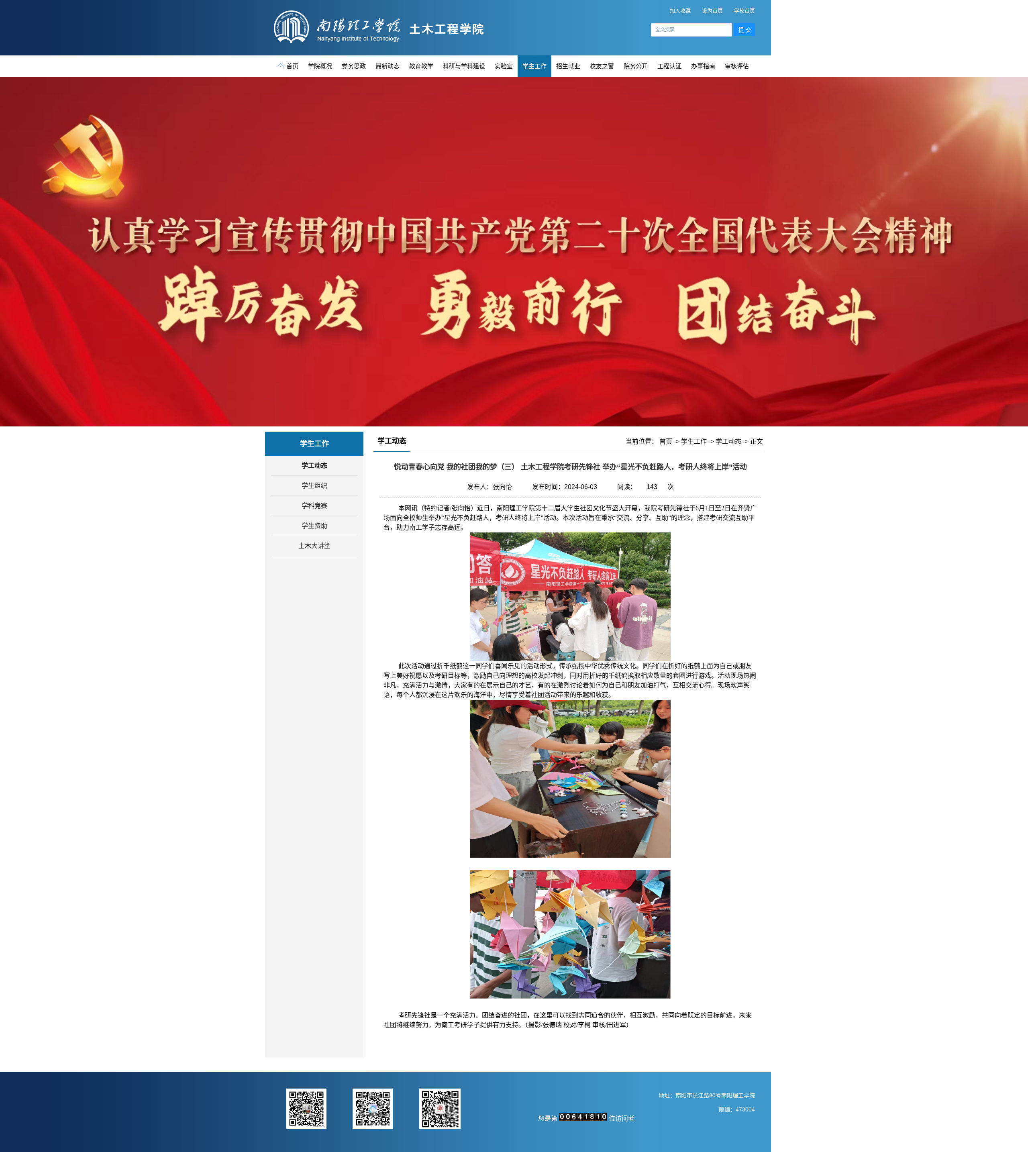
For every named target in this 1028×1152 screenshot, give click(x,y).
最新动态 (387, 66)
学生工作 (534, 66)
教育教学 (421, 66)
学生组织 (314, 485)
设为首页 (712, 11)
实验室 (504, 66)
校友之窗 (602, 66)
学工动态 (314, 465)
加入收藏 (680, 11)
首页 (292, 66)
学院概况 (320, 66)
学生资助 (314, 525)
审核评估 (737, 66)
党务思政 (354, 66)
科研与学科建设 (464, 66)
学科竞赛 (314, 505)
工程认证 (669, 66)
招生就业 (568, 66)
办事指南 (703, 66)
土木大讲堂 (314, 545)
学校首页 (744, 11)
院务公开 (636, 66)
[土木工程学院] (384, 42)
